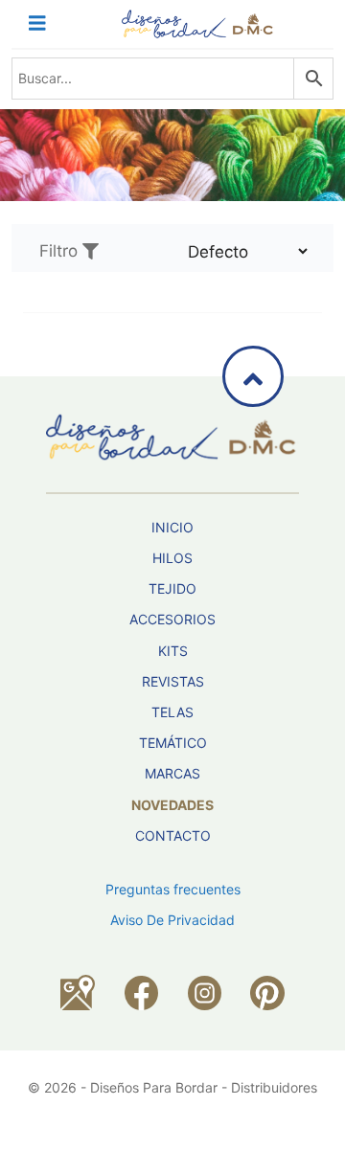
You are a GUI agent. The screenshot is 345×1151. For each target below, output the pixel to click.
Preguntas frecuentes (173, 889)
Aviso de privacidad (172, 920)
